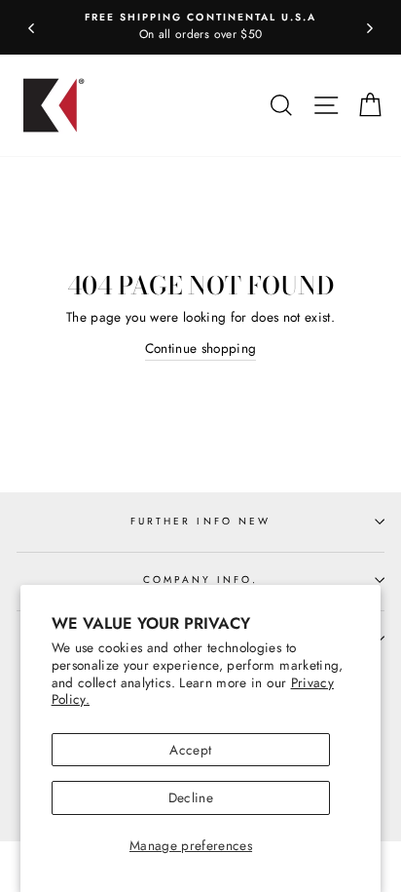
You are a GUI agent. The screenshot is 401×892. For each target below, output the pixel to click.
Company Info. (201, 579)
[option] (200, 27)
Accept (190, 749)
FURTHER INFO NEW (200, 521)
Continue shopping (201, 348)
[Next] (370, 27)
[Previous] (31, 27)
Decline (190, 797)
